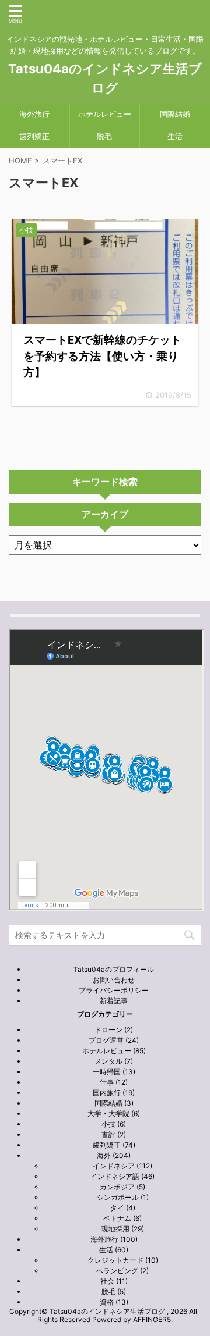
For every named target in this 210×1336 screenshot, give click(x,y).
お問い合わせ (114, 979)
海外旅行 (34, 114)
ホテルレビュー (104, 114)
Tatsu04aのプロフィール (114, 969)
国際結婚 (175, 114)
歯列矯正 (34, 136)
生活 (175, 136)
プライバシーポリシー (114, 990)
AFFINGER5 (152, 1319)
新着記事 (114, 1000)
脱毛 (104, 136)
